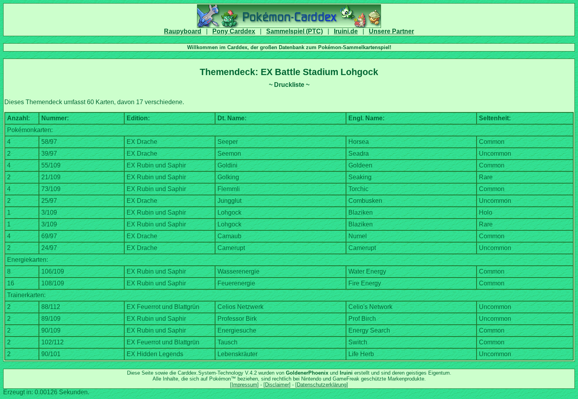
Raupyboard (182, 31)
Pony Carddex (233, 31)
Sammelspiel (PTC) (294, 31)
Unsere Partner (391, 31)
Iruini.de (346, 31)
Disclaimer (277, 385)
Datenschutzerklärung (321, 385)
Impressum (244, 385)
